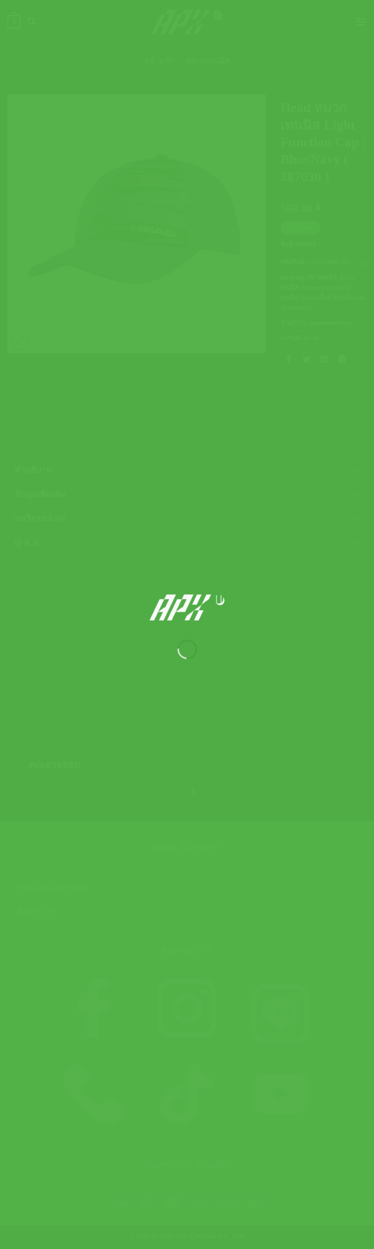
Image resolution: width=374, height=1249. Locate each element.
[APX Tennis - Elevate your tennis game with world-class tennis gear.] (187, 607)
